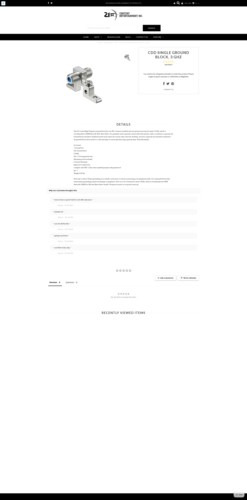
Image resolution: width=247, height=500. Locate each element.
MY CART (190, 3)
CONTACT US (169, 89)
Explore (157, 37)
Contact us (142, 37)
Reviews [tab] (53, 282)
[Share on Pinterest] (172, 84)
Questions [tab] (70, 282)
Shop (96, 37)
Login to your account (158, 76)
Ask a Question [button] (166, 278)
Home (86, 37)
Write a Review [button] (189, 278)
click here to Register (179, 76)
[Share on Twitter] (167, 84)
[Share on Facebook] (164, 84)
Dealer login (113, 37)
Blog (128, 37)
